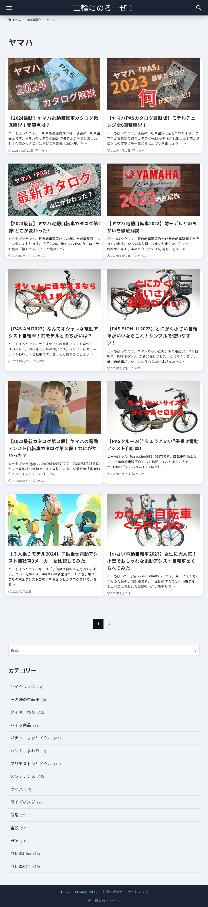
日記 (19, 840)
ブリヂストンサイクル (35, 763)
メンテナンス (27, 776)
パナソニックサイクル (35, 738)
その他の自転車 (28, 699)
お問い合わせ (112, 891)
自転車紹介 (25, 866)
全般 (19, 828)
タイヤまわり (27, 712)
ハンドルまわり (28, 751)
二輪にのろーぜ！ (104, 7)
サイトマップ (138, 891)
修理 (18, 815)
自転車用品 (25, 853)
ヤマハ (21, 789)
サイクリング (26, 686)
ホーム (65, 891)
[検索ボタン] (199, 8)
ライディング (26, 802)
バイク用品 (24, 725)
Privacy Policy (86, 891)
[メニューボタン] (9, 8)
